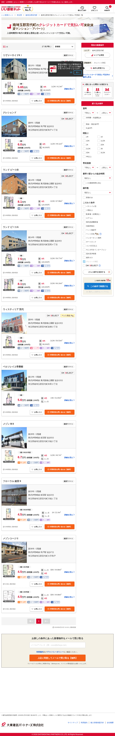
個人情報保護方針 (97, 723)
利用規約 (84, 723)
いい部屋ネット (7, 15)
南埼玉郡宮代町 (31, 15)
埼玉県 (19, 15)
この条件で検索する (99, 286)
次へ (77, 72)
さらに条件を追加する (96, 272)
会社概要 (110, 723)
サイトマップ (73, 723)
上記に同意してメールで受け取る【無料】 (58, 658)
